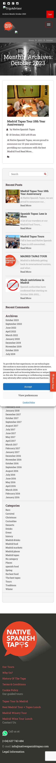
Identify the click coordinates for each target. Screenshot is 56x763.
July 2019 (10, 354)
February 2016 (13, 493)
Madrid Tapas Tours (32, 236)
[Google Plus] (13, 3)
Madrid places (13, 551)
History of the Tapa (14, 678)
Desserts (10, 524)
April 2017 (11, 440)
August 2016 (12, 470)
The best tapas (13, 577)
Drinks (9, 528)
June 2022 (11, 327)
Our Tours (8, 666)
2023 (40, 40)
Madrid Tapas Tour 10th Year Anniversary (26, 122)
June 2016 (11, 478)
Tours (9, 581)
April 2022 (11, 331)
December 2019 (13, 342)
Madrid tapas (12, 555)
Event (9, 532)
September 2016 (14, 467)
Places (9, 562)
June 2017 (11, 433)
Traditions (11, 585)
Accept (28, 386)
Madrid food (12, 543)
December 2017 (13, 414)
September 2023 (14, 323)
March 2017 (12, 444)
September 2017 (14, 421)
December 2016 (13, 455)
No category (12, 558)
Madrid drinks (13, 540)
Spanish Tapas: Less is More (33, 215)
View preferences (28, 395)
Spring (9, 570)
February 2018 (13, 406)
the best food (12, 573)
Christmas (11, 517)
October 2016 (12, 463)
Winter (9, 589)
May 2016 (10, 482)
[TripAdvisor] (12, 8)
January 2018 (12, 410)
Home (31, 40)
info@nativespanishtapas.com (30, 746)
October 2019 (12, 350)
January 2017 (12, 452)
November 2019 (13, 346)
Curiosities (11, 521)
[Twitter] (8, 3)
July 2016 (10, 474)
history (9, 536)
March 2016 (12, 489)
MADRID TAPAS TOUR (33, 256)
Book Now (53, 383)
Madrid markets (14, 547)
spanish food (12, 566)
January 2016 (12, 497)
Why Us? (7, 672)
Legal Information (13, 751)
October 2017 (12, 418)
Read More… (27, 151)
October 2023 (12, 320)
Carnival (10, 513)
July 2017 (10, 429)
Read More (25, 205)
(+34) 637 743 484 (13, 741)
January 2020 (13, 338)
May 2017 (10, 436)
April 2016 (11, 485)
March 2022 (12, 335)
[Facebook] (4, 3)
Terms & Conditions (14, 684)
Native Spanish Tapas (24, 129)
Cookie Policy (29, 402)
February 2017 (13, 448)
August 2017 (12, 425)
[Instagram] (17, 3)
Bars (8, 509)
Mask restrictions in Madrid (32, 281)
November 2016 (13, 459)
